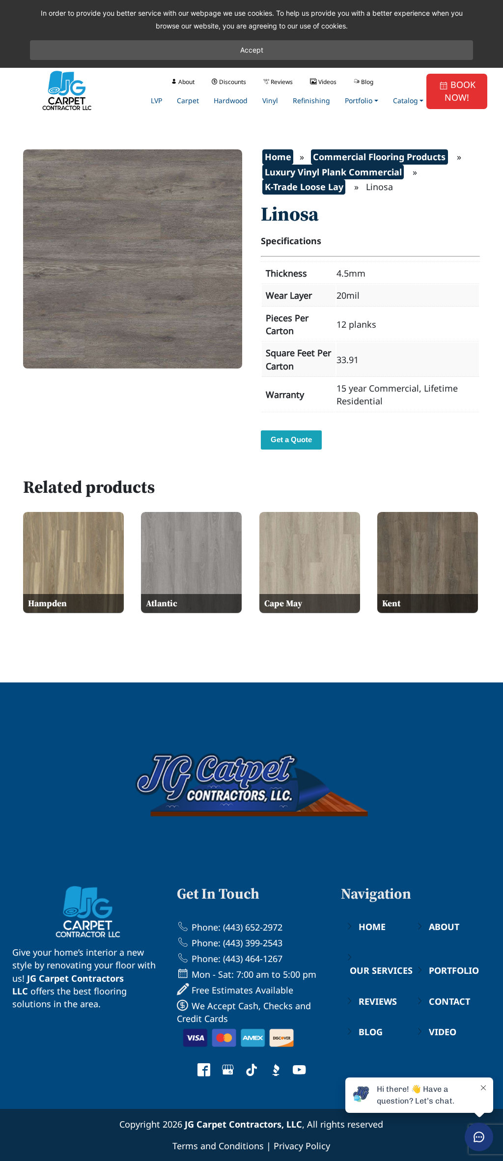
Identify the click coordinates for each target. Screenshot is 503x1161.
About (444, 927)
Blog (371, 1032)
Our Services (381, 970)
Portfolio (454, 970)
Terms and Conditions (218, 1146)
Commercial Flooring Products (379, 157)
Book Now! (460, 91)
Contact (449, 1001)
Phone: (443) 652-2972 (235, 927)
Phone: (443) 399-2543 (235, 943)
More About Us (45, 1025)
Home (278, 157)
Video (442, 1032)
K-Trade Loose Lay (304, 187)
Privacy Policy (302, 1146)
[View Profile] (203, 1071)
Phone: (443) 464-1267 (235, 958)
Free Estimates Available (241, 990)
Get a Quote (291, 439)
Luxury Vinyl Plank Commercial (333, 172)
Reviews (378, 1001)
